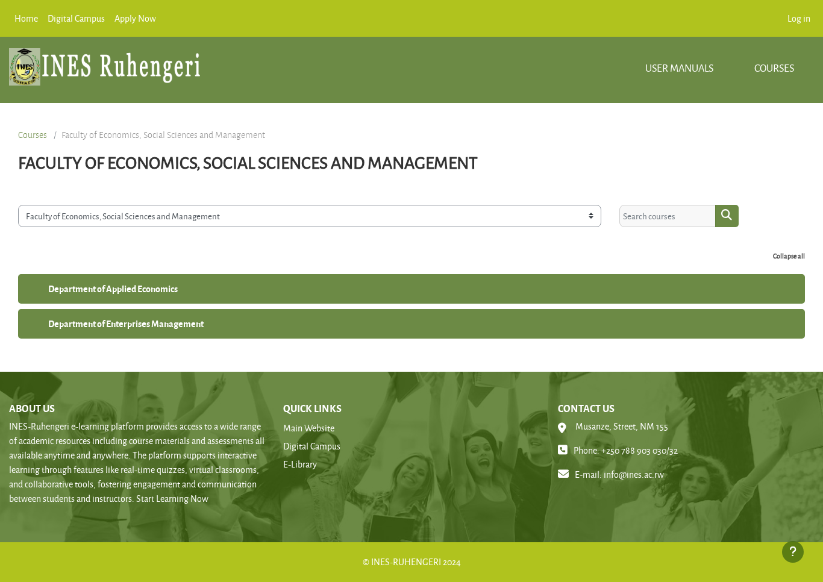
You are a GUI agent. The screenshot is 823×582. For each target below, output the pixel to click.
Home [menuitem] (26, 18)
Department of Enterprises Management (126, 323)
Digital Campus (311, 446)
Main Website (308, 428)
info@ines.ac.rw (634, 474)
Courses (774, 68)
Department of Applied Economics (113, 288)
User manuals (680, 68)
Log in (798, 18)
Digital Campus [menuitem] (76, 18)
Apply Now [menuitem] (135, 18)
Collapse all (789, 255)
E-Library (300, 464)
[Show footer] (793, 552)
